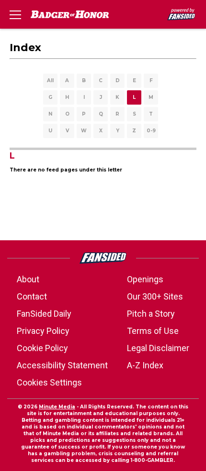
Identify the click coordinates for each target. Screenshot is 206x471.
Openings (145, 279)
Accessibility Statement (62, 365)
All (50, 80)
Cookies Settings (49, 382)
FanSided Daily (44, 314)
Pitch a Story (151, 314)
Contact (32, 296)
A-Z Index (145, 365)
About (28, 279)
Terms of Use (153, 331)
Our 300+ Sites (155, 296)
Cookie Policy (42, 348)
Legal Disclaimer (158, 348)
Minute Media (57, 407)
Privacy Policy (43, 331)
